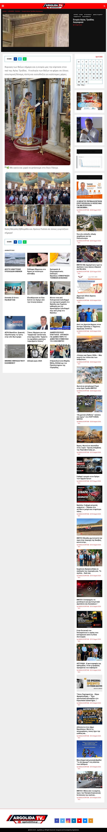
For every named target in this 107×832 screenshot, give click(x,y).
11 (93, 70)
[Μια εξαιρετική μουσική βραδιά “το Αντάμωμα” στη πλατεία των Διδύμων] (89, 748)
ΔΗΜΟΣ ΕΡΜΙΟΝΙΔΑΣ (56, 1)
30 (86, 82)
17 (90, 74)
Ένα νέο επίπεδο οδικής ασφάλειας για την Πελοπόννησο (86, 236)
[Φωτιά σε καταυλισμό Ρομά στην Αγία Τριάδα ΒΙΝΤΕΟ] (89, 374)
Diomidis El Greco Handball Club (12, 299)
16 (86, 74)
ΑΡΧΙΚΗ (32, 1)
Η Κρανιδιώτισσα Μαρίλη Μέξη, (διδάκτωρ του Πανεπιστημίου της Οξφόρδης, (60, 364)
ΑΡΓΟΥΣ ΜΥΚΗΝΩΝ (69, 1)
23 (86, 78)
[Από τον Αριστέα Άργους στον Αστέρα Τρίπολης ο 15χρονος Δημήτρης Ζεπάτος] (89, 313)
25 (93, 78)
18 (93, 74)
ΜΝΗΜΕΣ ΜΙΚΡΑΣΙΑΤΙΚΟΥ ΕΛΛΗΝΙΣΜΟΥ (15, 362)
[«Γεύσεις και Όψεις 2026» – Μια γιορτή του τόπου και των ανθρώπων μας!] (89, 344)
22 (82, 78)
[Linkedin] (73, 820)
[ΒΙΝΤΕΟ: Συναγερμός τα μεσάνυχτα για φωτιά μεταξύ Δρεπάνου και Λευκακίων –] (89, 588)
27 (101, 78)
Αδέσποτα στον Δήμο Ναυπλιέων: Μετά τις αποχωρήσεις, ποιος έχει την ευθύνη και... (88, 730)
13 (101, 70)
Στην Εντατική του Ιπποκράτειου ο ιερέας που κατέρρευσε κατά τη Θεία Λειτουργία (87, 634)
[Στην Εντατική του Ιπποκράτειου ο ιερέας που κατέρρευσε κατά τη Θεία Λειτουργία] (89, 619)
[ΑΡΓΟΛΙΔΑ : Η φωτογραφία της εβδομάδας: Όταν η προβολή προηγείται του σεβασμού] (89, 652)
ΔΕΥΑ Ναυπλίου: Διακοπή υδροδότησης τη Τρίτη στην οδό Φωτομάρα (14, 335)
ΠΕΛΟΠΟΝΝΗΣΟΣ (86, 16)
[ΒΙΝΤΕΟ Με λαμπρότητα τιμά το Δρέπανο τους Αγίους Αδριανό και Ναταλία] (89, 253)
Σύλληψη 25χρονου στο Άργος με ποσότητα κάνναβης (36, 271)
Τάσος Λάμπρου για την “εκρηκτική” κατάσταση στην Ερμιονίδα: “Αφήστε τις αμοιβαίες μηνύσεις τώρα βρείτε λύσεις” (37, 337)
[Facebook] (57, 820)
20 (101, 74)
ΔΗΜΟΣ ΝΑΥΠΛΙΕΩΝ (42, 1)
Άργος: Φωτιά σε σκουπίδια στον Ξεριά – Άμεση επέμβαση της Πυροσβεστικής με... (89, 448)
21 (79, 78)
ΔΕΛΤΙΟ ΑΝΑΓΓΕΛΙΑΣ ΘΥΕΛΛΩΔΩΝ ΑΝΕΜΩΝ (13, 270)
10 (90, 70)
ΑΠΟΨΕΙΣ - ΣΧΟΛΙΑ (78, 14)
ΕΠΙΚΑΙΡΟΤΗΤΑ (77, 16)
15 (82, 74)
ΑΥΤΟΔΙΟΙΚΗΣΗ (88, 14)
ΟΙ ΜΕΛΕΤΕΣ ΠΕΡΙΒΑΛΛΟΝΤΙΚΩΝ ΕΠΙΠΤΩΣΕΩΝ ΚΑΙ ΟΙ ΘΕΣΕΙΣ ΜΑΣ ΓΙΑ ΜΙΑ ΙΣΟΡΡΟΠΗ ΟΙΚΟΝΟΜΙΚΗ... (89, 204)
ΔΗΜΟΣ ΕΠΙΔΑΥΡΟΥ (82, 1)
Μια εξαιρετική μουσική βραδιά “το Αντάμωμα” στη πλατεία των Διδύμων (89, 762)
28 (79, 82)
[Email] (85, 820)
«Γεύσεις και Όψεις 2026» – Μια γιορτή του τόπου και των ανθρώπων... (89, 357)
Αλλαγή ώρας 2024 (34, 361)
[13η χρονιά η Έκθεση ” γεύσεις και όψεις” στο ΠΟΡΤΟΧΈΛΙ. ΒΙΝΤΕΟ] (89, 403)
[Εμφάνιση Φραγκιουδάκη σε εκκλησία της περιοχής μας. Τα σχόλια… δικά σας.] (89, 557)
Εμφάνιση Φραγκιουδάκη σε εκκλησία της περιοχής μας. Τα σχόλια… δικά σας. (89, 571)
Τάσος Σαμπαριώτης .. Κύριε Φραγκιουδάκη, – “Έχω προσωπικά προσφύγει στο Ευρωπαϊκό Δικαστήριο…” (88, 697)
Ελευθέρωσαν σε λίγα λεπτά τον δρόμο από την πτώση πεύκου (36, 300)
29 (82, 82)
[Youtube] (79, 820)
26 (97, 78)
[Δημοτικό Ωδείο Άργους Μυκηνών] (89, 284)
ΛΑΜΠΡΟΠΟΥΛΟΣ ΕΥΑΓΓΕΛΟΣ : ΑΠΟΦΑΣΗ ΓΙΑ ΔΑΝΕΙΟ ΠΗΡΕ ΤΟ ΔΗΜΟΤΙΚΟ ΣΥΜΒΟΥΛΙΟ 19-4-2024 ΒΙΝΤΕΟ (59, 337)
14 (79, 74)
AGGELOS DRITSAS (83, 210)
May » (83, 85)
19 (97, 74)
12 (97, 70)
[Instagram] (68, 820)
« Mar (78, 85)
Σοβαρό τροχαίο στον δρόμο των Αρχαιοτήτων (88, 478)
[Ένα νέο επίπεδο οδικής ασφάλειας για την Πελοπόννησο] (89, 223)
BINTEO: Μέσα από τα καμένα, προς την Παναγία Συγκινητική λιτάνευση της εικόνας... (89, 793)
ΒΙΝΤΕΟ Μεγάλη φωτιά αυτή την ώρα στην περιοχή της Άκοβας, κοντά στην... (89, 540)
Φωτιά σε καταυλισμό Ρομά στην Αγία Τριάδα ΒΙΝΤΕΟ (88, 387)
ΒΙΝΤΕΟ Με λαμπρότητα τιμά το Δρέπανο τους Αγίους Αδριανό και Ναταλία (89, 267)
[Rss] (90, 820)
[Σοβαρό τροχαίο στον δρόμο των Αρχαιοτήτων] (89, 465)
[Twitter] (62, 820)
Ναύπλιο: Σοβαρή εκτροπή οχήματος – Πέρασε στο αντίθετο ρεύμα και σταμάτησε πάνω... (89, 508)
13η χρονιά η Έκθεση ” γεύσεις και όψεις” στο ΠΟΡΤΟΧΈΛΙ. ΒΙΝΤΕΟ (89, 417)
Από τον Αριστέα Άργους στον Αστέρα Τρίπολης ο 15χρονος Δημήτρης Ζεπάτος (89, 327)
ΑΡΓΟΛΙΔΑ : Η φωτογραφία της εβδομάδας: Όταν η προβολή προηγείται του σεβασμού (89, 666)
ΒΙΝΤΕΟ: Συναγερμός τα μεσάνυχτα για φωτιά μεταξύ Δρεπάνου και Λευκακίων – (88, 602)
